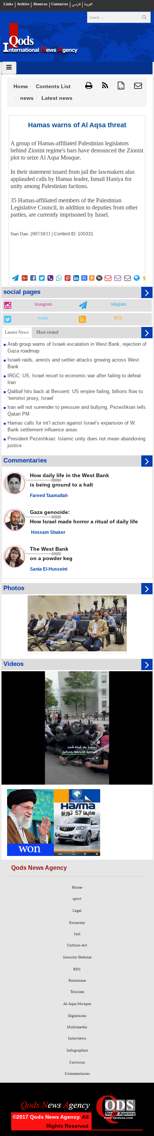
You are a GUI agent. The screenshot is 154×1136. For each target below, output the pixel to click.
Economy (77, 922)
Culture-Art (77, 945)
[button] (138, 86)
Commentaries (77, 1073)
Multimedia (77, 1027)
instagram (43, 304)
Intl (77, 934)
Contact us (59, 4)
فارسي (76, 4)
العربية (88, 4)
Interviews (77, 1038)
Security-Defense (77, 957)
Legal (77, 910)
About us (40, 4)
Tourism (77, 991)
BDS (77, 969)
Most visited (47, 332)
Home (20, 86)
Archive (23, 4)
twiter (43, 318)
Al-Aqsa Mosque (77, 1003)
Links (8, 4)
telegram (118, 304)
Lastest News (17, 332)
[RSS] (105, 86)
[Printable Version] (88, 86)
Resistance (77, 980)
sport (77, 898)
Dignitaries (77, 1015)
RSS (118, 318)
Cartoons (77, 1062)
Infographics (77, 1050)
